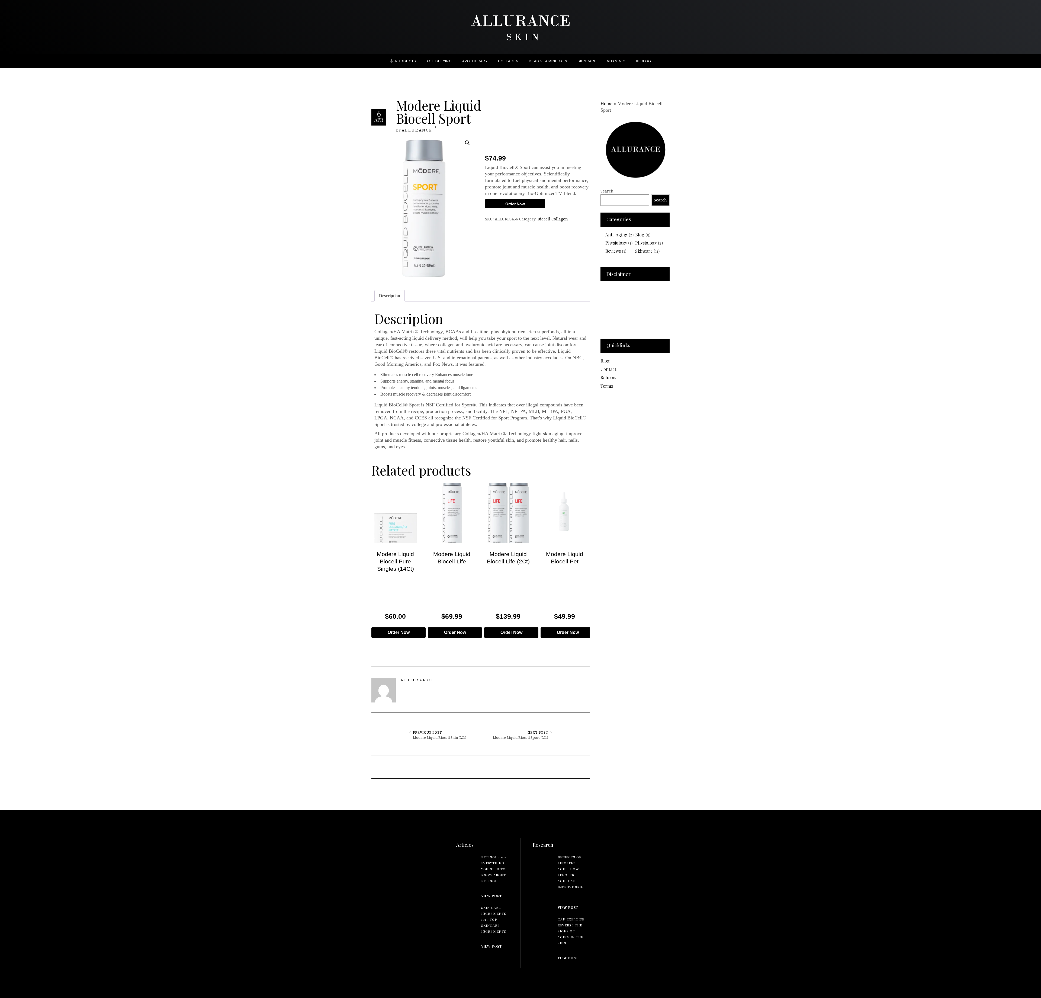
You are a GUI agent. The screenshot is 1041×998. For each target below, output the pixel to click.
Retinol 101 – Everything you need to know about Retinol (494, 869)
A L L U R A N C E (417, 130)
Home (606, 103)
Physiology (616, 243)
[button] (467, 143)
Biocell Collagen (553, 219)
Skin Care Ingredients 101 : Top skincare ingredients (493, 919)
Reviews (613, 251)
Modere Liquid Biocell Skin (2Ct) (439, 737)
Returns (608, 377)
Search (606, 191)
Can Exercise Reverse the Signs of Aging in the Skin (571, 931)
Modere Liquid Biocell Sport (438, 111)
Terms (606, 386)
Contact (608, 369)
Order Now (515, 204)
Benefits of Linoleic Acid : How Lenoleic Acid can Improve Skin (571, 872)
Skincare (644, 251)
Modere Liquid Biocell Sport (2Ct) (520, 737)
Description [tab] (389, 295)
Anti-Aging (616, 235)
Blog (639, 235)
